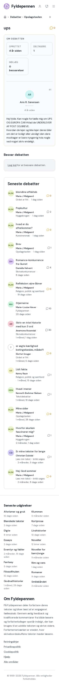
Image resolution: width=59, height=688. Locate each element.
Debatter (15, 17)
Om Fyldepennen (19, 598)
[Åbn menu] (53, 6)
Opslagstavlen (33, 17)
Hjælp (7, 656)
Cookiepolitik (11, 651)
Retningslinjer (11, 641)
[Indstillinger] (46, 6)
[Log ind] (39, 6)
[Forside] (5, 17)
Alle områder (11, 662)
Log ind (12, 165)
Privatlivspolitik (12, 646)
